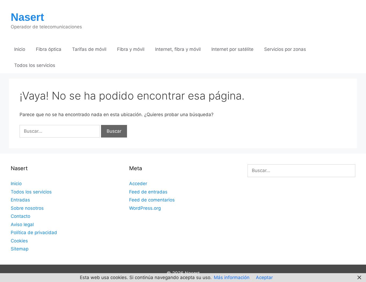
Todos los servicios (34, 65)
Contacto (20, 216)
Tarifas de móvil (89, 49)
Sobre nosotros (27, 208)
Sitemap (19, 248)
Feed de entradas (148, 192)
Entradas (20, 200)
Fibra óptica (48, 49)
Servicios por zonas (285, 49)
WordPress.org (145, 208)
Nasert (27, 17)
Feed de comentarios (152, 200)
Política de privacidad (34, 232)
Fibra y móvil (130, 49)
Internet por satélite (232, 49)
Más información (231, 277)
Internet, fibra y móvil (178, 49)
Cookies (19, 240)
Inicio (19, 49)
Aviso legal (22, 224)
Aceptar (264, 277)
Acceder (138, 183)
